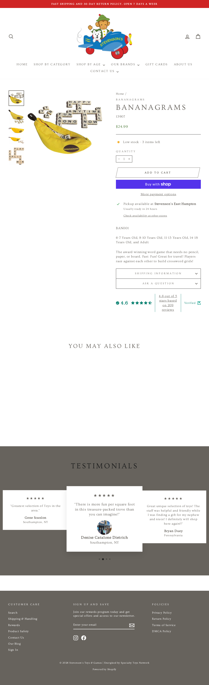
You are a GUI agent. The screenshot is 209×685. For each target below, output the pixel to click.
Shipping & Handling (22, 619)
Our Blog (14, 643)
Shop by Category (52, 64)
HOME (22, 64)
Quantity (126, 151)
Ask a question (158, 283)
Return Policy (161, 619)
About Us (183, 64)
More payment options (158, 194)
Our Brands (123, 64)
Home (120, 93)
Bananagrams (130, 99)
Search (13, 612)
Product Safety (18, 631)
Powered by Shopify (104, 669)
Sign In (13, 650)
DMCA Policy (161, 631)
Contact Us (103, 71)
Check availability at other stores (145, 215)
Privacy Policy (162, 612)
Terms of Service (164, 625)
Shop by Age (89, 64)
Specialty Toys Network (135, 663)
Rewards (14, 625)
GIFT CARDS (157, 64)
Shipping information (158, 273)
